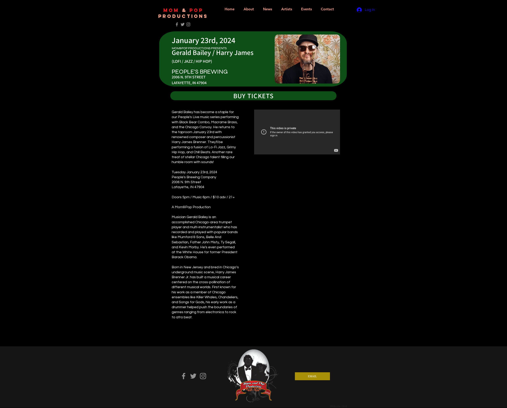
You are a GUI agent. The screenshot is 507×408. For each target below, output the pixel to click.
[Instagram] (203, 376)
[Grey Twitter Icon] (182, 24)
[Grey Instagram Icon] (188, 24)
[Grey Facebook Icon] (176, 24)
